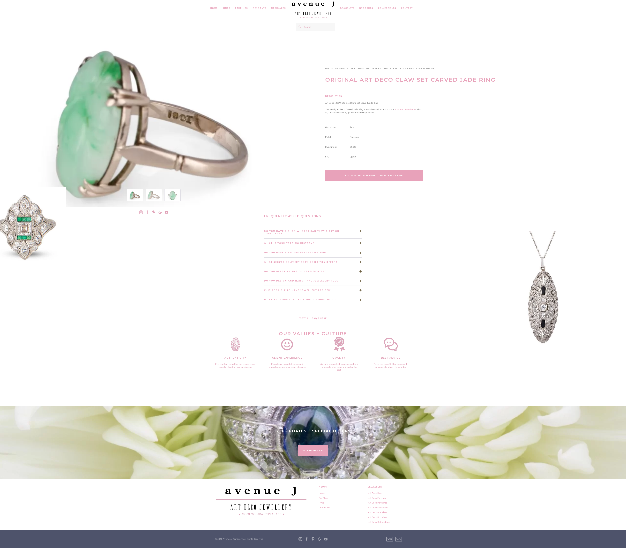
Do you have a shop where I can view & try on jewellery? (301, 232)
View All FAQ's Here (313, 318)
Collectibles (387, 8)
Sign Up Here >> (313, 450)
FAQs (321, 503)
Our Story (323, 498)
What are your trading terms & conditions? (300, 299)
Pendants (259, 8)
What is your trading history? (289, 243)
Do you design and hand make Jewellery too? (301, 281)
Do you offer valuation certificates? (295, 271)
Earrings (241, 8)
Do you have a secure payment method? (296, 252)
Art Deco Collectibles (378, 522)
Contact (407, 8)
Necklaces (278, 8)
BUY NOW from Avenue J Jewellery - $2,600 (374, 175)
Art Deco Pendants (377, 503)
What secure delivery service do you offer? (300, 262)
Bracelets (347, 8)
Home (214, 8)
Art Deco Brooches (377, 517)
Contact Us (324, 507)
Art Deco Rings (375, 493)
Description (333, 96)
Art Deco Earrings (377, 498)
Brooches (366, 8)
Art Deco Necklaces (378, 507)
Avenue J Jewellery (405, 109)
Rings (329, 68)
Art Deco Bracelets (377, 512)
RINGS (226, 8)
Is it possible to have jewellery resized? (298, 290)
